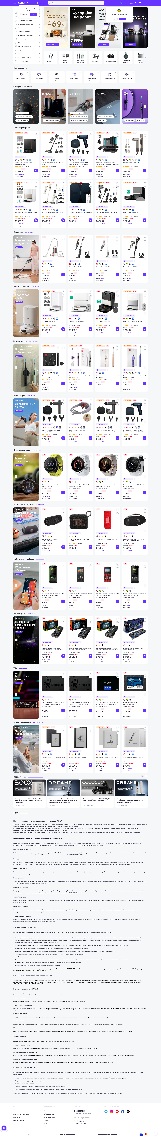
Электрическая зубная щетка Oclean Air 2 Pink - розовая (107, 376)
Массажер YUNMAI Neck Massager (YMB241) (78, 431)
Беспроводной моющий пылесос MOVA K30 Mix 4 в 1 (52, 213)
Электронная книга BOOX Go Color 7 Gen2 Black (53, 757)
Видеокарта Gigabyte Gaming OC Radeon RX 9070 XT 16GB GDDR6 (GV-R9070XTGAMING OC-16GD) (80, 649)
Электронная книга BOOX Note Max (133, 757)
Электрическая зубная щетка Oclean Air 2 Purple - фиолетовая (134, 376)
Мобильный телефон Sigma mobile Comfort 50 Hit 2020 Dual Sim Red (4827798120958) (107, 594)
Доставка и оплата (50, 1111)
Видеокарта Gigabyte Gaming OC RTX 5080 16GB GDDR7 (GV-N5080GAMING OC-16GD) (107, 649)
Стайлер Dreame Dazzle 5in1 (131, 162)
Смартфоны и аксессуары (25, 24)
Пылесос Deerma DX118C (103, 267)
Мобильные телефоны (23, 559)
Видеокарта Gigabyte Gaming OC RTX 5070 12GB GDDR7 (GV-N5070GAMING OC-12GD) (52, 649)
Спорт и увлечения (23, 50)
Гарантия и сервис (49, 1117)
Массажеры (19, 395)
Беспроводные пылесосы (24, 116)
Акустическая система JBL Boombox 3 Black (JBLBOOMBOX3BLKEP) (133, 540)
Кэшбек (46, 1124)
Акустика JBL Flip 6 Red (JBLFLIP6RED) (106, 539)
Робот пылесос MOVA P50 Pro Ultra (132, 321)
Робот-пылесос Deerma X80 (76, 321)
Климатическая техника (25, 20)
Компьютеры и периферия (25, 35)
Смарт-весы (101, 120)
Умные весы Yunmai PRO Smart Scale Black (80, 212)
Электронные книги (22, 722)
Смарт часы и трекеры (24, 28)
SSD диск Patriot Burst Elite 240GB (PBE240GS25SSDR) (132, 703)
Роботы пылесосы (21, 286)
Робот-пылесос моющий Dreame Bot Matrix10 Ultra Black (24, 163)
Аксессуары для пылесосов (79, 116)
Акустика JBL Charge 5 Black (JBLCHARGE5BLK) (49, 540)
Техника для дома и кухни (51, 120)
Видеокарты (19, 613)
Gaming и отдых (22, 39)
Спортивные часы (21, 450)
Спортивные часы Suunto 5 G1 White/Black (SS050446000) (134, 485)
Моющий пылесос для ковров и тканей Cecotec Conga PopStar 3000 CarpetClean (107, 163)
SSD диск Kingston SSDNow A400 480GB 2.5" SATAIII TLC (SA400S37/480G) (53, 703)
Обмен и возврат (49, 1114)
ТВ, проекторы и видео (24, 46)
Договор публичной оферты (67, 1134)
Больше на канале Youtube (35, 777)
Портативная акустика (23, 504)
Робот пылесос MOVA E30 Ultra (50, 321)
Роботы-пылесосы (22, 120)
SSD (15, 668)
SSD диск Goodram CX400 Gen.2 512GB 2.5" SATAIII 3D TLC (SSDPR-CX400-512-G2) (107, 703)
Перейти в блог (24, 812)
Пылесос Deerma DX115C (75, 267)
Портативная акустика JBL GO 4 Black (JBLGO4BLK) (79, 540)
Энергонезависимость (24, 57)
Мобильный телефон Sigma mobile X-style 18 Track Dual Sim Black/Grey (134, 594)
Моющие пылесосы (22, 113)
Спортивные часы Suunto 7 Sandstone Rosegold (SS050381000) (106, 485)
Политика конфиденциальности (107, 1134)
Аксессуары (140, 120)
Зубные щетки (129, 120)
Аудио (20, 42)
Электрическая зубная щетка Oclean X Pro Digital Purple (79, 376)
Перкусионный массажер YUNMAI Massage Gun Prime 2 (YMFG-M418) (105, 431)
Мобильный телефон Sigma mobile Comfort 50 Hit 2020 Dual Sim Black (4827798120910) (80, 594)
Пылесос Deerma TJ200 (48, 267)
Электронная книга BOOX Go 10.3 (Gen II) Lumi (107, 757)
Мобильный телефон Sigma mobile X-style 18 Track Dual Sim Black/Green (53, 594)
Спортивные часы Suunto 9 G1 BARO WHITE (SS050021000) (79, 485)
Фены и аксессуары (76, 113)
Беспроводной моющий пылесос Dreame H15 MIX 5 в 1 (107, 213)
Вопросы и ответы (19, 1120)
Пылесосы (18, 232)
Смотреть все (29, 232)
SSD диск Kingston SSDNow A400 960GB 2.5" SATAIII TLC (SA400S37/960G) (80, 703)
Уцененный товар (23, 61)
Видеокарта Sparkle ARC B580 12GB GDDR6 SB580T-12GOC (133, 648)
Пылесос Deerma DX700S (130, 267)
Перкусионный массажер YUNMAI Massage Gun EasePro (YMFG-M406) (79, 163)
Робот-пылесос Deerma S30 (130, 212)
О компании (17, 1111)
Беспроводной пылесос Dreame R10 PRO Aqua (53, 163)
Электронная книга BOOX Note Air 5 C (79, 757)
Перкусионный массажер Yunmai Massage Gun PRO (51, 431)
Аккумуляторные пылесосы (79, 120)
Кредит (46, 1120)
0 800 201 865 (79, 1111)
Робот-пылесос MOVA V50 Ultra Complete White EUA (26, 213)
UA (123, 3)
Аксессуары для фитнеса (105, 116)
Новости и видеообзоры (21, 1114)
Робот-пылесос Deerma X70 (103, 321)
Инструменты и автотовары (26, 53)
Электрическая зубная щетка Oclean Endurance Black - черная (52, 376)
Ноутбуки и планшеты (24, 31)
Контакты (16, 1117)
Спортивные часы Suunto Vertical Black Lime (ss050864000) (52, 485)
